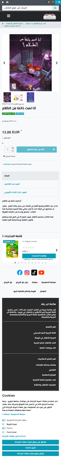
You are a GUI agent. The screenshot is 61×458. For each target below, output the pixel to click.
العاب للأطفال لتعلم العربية (45, 343)
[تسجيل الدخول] (3, 2)
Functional (11, 432)
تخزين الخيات (30, 448)
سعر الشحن (27, 259)
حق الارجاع (8, 282)
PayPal (9, 428)
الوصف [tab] (7, 176)
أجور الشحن (6, 164)
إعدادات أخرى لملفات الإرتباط (14, 436)
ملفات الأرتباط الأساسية (16, 420)
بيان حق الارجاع (22, 282)
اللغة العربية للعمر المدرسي (44, 333)
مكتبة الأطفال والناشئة (14, 23)
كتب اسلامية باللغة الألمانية (44, 380)
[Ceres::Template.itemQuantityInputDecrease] (12, 151)
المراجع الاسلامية (49, 375)
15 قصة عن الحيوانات (29, 241)
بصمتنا (6, 414)
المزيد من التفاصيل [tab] (12, 184)
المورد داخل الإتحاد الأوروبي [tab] (15, 192)
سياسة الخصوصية (17, 414)
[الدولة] (49, 2)
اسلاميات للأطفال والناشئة (45, 385)
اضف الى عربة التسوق (35, 149)
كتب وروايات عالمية (48, 348)
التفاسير (52, 370)
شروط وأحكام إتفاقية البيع (25, 291)
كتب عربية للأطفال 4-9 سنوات (35, 23)
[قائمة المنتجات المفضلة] (53, 2)
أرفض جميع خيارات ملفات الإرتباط (30, 454)
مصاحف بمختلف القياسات (46, 365)
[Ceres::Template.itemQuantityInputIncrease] (12, 148)
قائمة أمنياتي (10, 156)
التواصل (43, 291)
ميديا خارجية (12, 424)
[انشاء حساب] (7, 2)
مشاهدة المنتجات (39, 256)
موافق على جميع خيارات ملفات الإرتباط (30, 442)
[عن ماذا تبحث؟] (55, 8)
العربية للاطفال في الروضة (45, 338)
